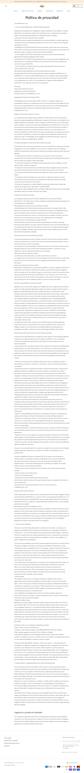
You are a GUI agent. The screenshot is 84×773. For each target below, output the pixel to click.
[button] (6, 6)
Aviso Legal (7, 738)
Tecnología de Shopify (9, 765)
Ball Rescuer (11, 762)
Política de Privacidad (10, 740)
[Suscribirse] (79, 741)
